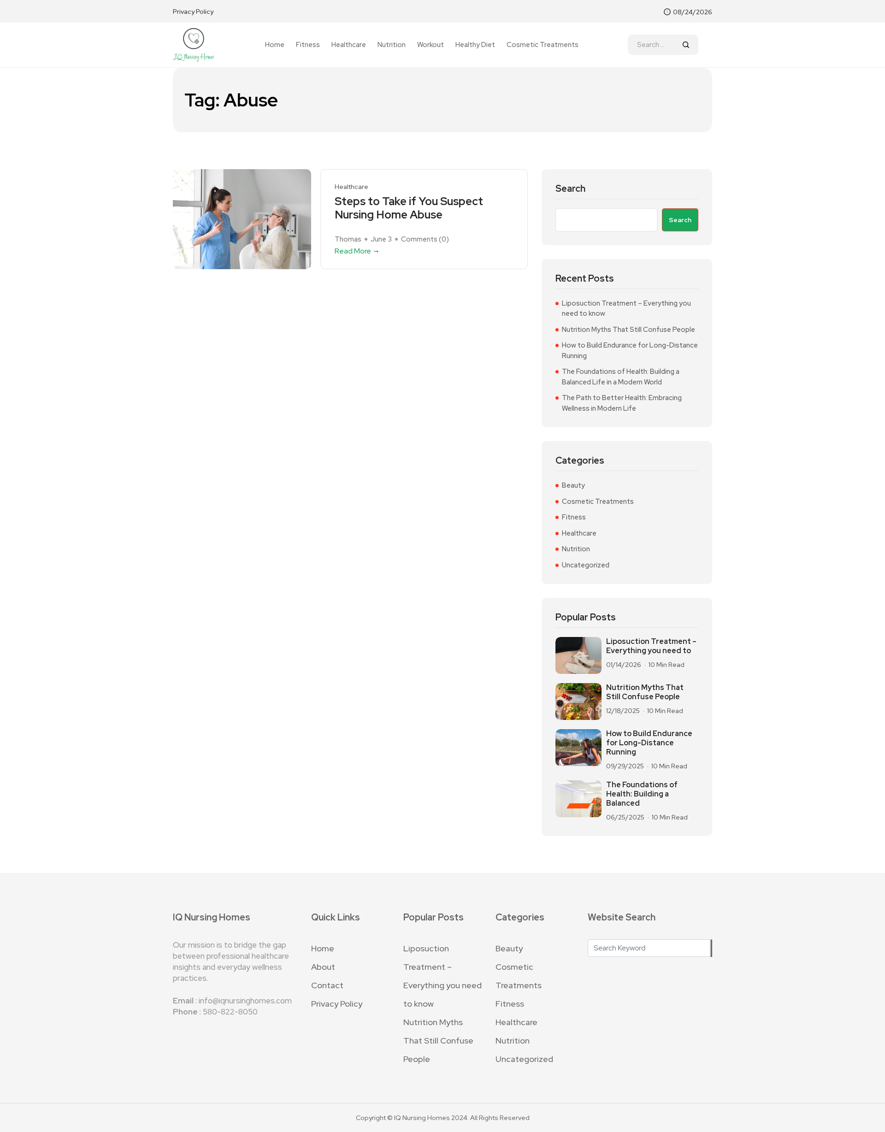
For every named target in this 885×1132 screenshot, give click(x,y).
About (323, 966)
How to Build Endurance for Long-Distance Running (630, 350)
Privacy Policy (193, 11)
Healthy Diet (475, 44)
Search (570, 189)
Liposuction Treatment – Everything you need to (651, 646)
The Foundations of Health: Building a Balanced (642, 794)
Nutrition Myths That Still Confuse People (628, 329)
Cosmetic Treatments (542, 44)
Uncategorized (585, 565)
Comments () (425, 239)
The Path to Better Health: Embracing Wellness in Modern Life (622, 403)
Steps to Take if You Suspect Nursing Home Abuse (409, 208)
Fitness (308, 44)
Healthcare (348, 44)
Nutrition (392, 44)
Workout (430, 44)
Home (274, 44)
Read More (353, 251)
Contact (327, 985)
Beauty (573, 485)
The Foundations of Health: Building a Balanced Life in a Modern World (620, 377)
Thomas (348, 239)
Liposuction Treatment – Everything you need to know (626, 308)
